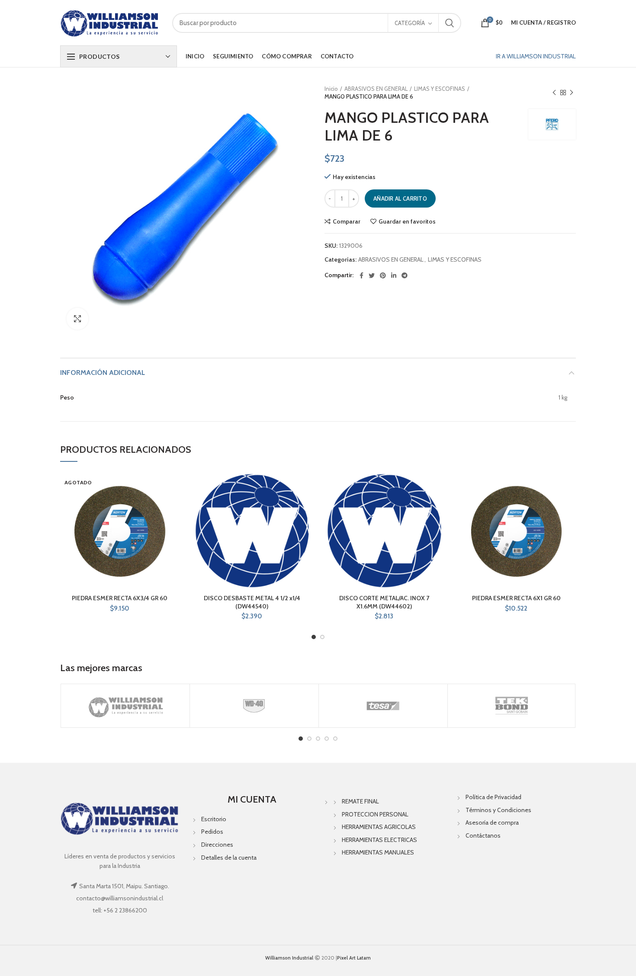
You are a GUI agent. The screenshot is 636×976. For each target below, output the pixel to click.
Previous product (554, 92)
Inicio (331, 88)
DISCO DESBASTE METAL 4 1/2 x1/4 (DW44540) (252, 602)
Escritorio (213, 819)
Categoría (410, 22)
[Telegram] (404, 275)
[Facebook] (361, 275)
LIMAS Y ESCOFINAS (439, 88)
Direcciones (217, 844)
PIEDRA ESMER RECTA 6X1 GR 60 (516, 598)
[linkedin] (394, 275)
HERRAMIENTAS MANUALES (378, 852)
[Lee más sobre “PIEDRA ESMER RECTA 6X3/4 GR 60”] (173, 504)
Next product (571, 92)
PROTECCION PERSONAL (375, 814)
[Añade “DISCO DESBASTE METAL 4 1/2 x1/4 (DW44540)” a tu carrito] (305, 504)
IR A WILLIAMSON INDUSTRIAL (536, 56)
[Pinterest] (383, 275)
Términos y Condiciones (498, 810)
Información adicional (102, 372)
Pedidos (212, 831)
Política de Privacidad (493, 797)
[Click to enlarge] (77, 319)
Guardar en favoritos (407, 221)
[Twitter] (371, 275)
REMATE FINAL (360, 801)
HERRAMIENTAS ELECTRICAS (379, 840)
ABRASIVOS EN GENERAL (376, 88)
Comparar (346, 221)
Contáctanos (483, 835)
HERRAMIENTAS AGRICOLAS (379, 827)
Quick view (173, 524)
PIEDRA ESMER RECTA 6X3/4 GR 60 (119, 598)
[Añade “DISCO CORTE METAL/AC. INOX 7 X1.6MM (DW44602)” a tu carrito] (437, 504)
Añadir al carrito (400, 198)
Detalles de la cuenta (229, 857)
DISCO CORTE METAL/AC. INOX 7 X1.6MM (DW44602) (384, 602)
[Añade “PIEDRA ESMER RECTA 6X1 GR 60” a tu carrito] (569, 504)
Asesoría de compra (492, 822)
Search (449, 23)
